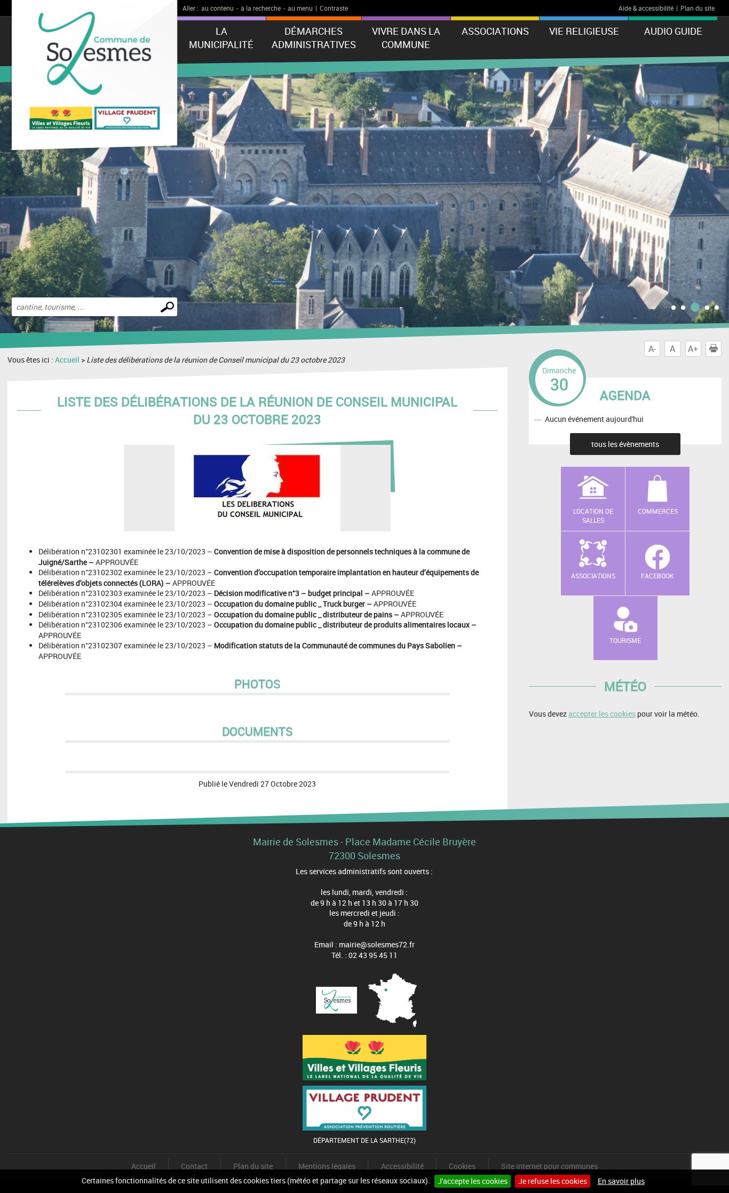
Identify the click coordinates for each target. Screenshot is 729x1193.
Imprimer (721, 349)
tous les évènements (625, 444)
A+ (693, 349)
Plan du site (697, 8)
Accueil (67, 360)
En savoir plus (621, 1181)
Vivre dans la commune (406, 38)
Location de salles (593, 515)
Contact (194, 1166)
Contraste (334, 8)
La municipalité (221, 38)
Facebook (657, 575)
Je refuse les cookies (552, 1181)
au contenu (217, 8)
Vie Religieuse (584, 31)
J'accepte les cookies (473, 1181)
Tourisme (625, 640)
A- (652, 349)
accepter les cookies (602, 714)
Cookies (462, 1166)
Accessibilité (402, 1166)
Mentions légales (326, 1166)
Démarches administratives (314, 38)
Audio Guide (673, 31)
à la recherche (261, 8)
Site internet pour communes (549, 1166)
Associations (495, 31)
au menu (300, 8)
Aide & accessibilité (646, 8)
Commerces (658, 511)
